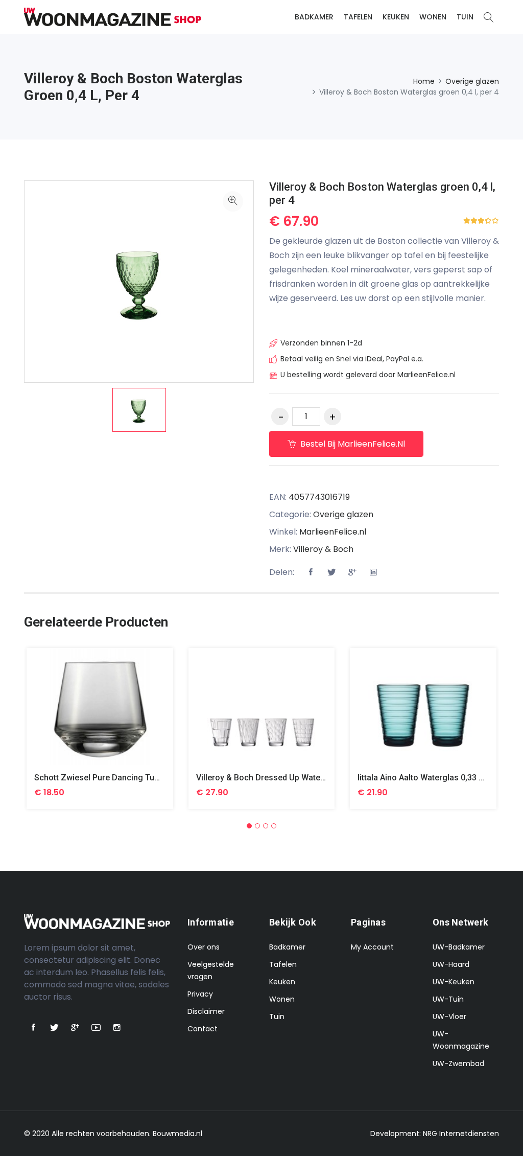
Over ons (203, 947)
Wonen (432, 17)
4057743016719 (319, 497)
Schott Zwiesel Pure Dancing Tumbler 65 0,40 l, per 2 (134, 777)
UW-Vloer (449, 1016)
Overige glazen (472, 81)
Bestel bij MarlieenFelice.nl (351, 444)
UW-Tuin (448, 999)
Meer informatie (99, 714)
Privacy (200, 994)
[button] (249, 826)
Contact (202, 1029)
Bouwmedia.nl (177, 1133)
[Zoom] (233, 201)
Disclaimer (206, 1011)
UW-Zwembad (458, 1063)
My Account (372, 947)
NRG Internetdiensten (461, 1133)
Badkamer (314, 17)
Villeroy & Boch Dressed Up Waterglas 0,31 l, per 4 (292, 777)
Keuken (396, 17)
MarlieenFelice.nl (332, 532)
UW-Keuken (453, 982)
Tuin (465, 17)
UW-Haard (451, 964)
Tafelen (358, 17)
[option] (139, 410)
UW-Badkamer (459, 947)
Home (424, 81)
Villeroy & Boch (323, 549)
